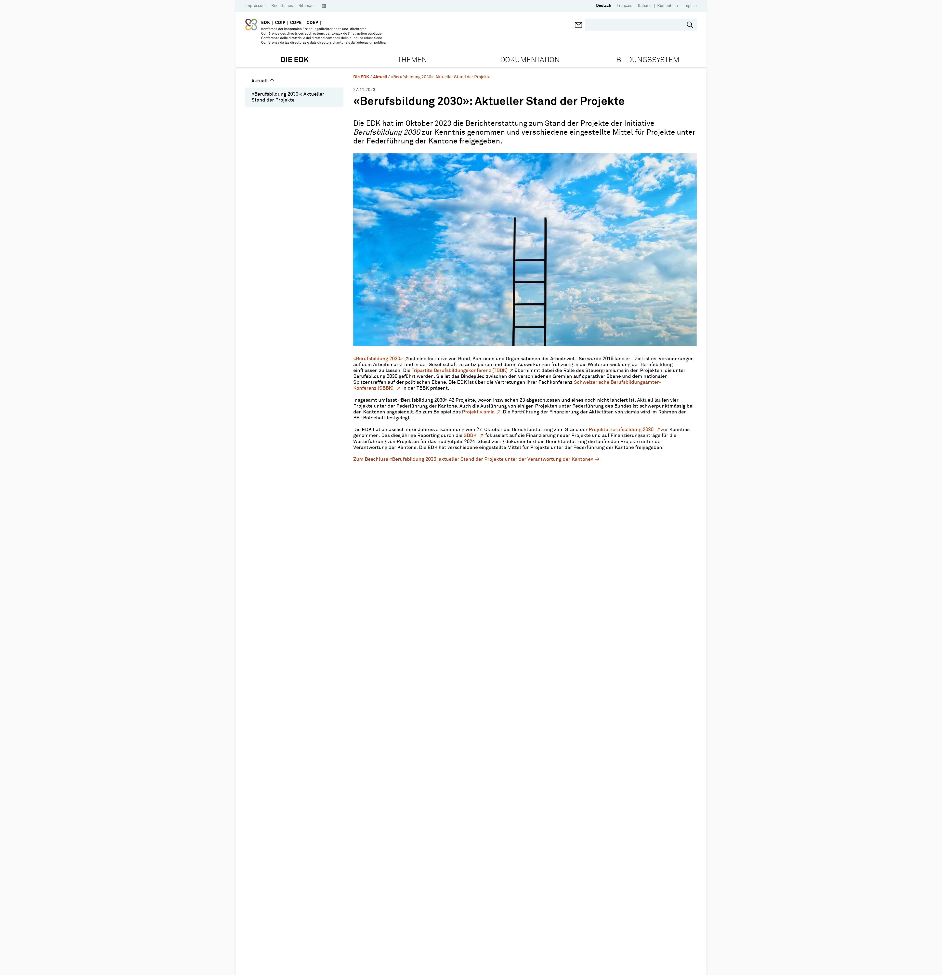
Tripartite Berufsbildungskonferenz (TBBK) (460, 370)
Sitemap (306, 6)
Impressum (255, 6)
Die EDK (361, 77)
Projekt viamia (478, 412)
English (690, 6)
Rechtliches (282, 6)
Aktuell (259, 80)
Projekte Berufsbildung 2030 (622, 429)
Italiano (645, 6)
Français (624, 6)
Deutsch (603, 6)
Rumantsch (667, 6)
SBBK (471, 435)
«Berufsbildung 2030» (378, 358)
